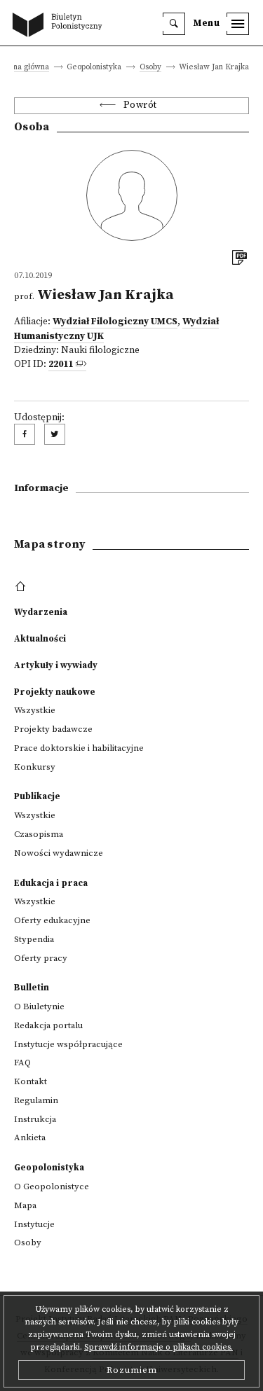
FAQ (22, 1062)
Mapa (25, 1205)
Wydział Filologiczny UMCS (115, 322)
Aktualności (40, 638)
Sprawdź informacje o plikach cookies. (158, 1347)
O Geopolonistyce (51, 1186)
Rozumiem (132, 1370)
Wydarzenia (40, 612)
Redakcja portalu (48, 1025)
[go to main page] (60, 25)
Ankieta (30, 1137)
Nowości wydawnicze (58, 853)
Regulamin (36, 1100)
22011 (60, 365)
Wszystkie (34, 710)
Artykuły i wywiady (55, 665)
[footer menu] (22, 587)
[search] (174, 24)
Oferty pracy (40, 958)
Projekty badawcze (53, 729)
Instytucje (34, 1224)
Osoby (150, 67)
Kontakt (30, 1081)
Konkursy (34, 767)
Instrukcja (35, 1119)
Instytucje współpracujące (68, 1044)
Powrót (140, 105)
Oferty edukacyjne (52, 920)
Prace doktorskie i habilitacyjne (79, 748)
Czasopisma (38, 834)
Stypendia (34, 939)
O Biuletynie (39, 1006)
